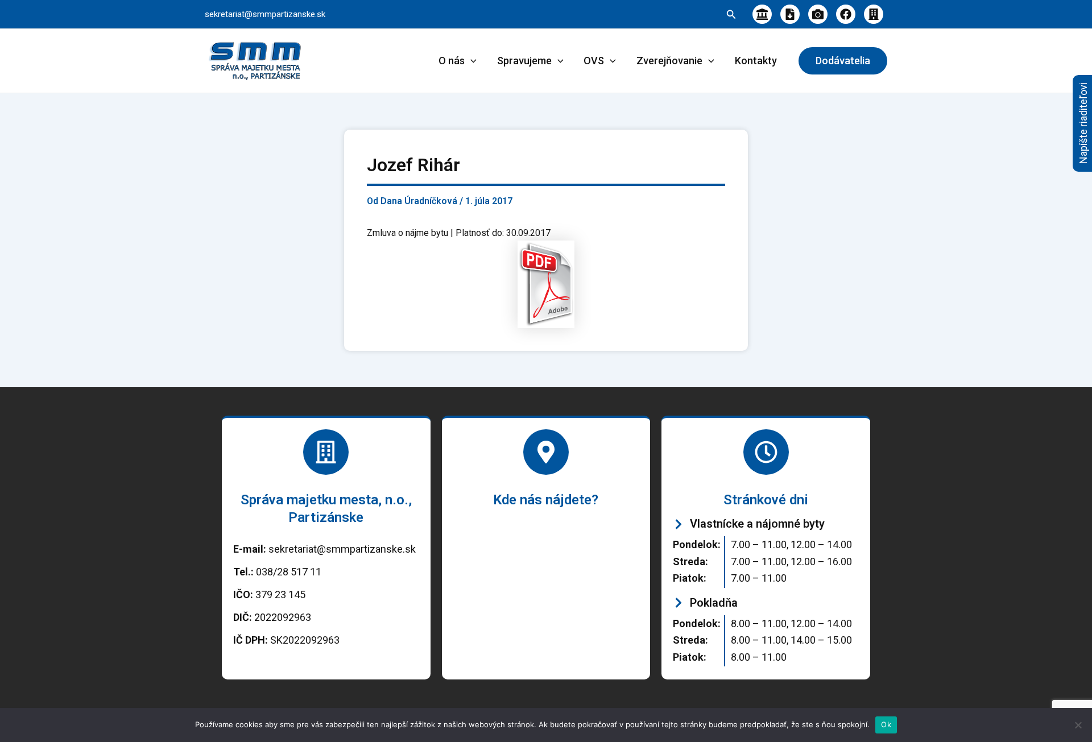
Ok (886, 724)
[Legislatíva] (762, 14)
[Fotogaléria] (818, 14)
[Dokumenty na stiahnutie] (790, 14)
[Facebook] (845, 14)
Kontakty (756, 61)
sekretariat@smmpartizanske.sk (265, 14)
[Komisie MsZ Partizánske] (873, 14)
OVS (594, 61)
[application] (471, 61)
